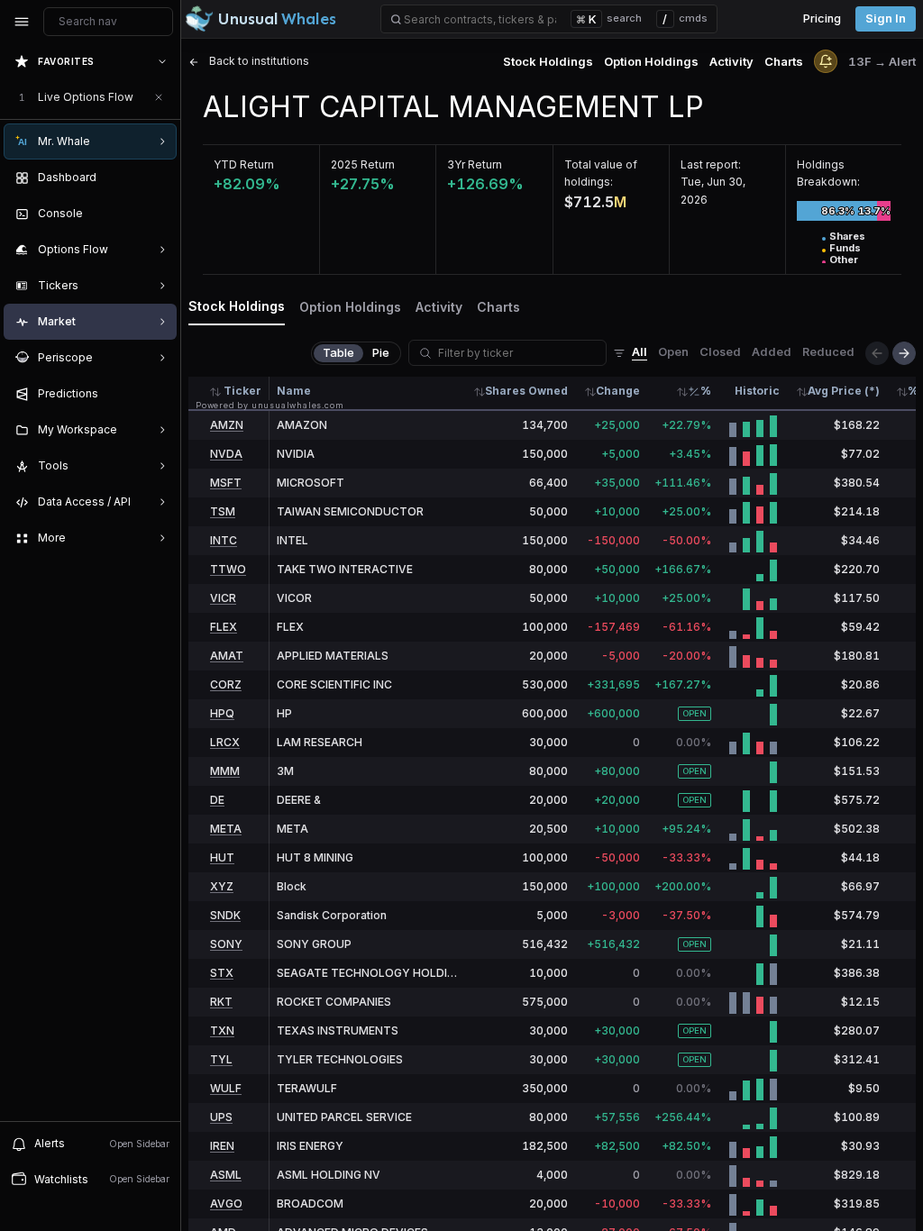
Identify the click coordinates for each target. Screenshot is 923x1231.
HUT (222, 857)
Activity (731, 61)
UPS (221, 1117)
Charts (783, 61)
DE (217, 800)
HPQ (222, 713)
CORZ (226, 684)
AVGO (226, 1203)
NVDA (226, 453)
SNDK (225, 915)
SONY (226, 944)
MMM (225, 771)
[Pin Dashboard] (158, 178)
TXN (222, 1030)
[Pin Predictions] (158, 394)
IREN (222, 1146)
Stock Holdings (548, 61)
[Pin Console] (158, 214)
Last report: (711, 164)
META (226, 828)
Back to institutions (257, 61)
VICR (223, 598)
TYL (221, 1059)
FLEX (223, 627)
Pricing (822, 18)
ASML (226, 1174)
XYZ (221, 886)
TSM (222, 511)
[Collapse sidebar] (21, 21)
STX (221, 973)
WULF (226, 1088)
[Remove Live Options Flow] (158, 97)
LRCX (225, 742)
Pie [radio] (380, 352)
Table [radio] (338, 352)
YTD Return (244, 164)
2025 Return (363, 164)
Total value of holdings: (600, 173)
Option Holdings (651, 61)
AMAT (226, 655)
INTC (223, 540)
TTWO (228, 569)
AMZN (226, 425)
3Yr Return (474, 164)
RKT (221, 1001)
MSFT (226, 482)
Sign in (885, 18)
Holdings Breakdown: (828, 173)
